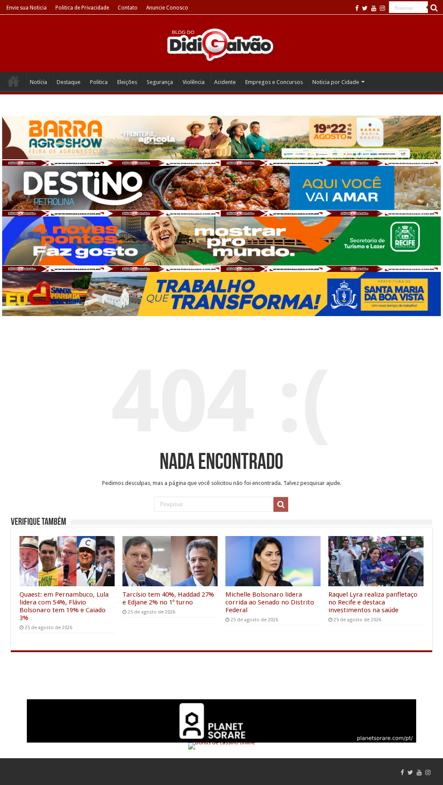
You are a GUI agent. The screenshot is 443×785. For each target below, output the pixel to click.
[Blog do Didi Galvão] (221, 44)
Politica (99, 82)
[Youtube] (373, 8)
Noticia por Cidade (335, 82)
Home (13, 81)
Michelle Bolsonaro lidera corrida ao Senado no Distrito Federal (269, 602)
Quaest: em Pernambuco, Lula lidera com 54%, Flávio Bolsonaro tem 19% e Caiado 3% (64, 606)
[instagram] (382, 8)
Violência (194, 82)
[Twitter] (365, 8)
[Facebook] (357, 8)
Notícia (38, 82)
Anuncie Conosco (167, 8)
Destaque (68, 82)
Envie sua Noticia (26, 8)
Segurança (160, 82)
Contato (128, 8)
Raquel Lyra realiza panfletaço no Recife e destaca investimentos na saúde (372, 602)
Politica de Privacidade (82, 8)
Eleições (127, 82)
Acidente (225, 82)
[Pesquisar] (434, 7)
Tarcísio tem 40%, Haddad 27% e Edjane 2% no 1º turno (168, 598)
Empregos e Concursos (274, 82)
